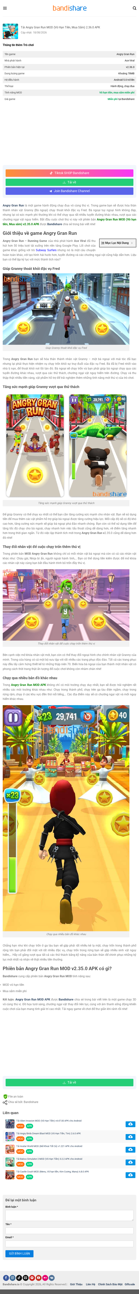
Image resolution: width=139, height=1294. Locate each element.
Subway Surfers (46, 250)
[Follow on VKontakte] (52, 1278)
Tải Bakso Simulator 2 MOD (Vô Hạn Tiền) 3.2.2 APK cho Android (49, 1159)
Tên (8, 1224)
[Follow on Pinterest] (32, 1278)
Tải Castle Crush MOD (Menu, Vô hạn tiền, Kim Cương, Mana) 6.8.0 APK (52, 1171)
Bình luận (11, 1206)
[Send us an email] (26, 1278)
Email (9, 1237)
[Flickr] (45, 1278)
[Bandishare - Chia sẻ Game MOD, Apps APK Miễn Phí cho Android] (69, 8)
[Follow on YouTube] (39, 1278)
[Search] (134, 8)
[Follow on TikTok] (19, 1278)
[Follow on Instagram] (13, 1278)
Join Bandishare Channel (72, 191)
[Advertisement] (69, 134)
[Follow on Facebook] (6, 1278)
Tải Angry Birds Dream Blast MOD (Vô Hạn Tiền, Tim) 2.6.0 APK (48, 1133)
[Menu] (5, 8)
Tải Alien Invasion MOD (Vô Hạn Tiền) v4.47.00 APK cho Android (48, 1120)
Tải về (72, 182)
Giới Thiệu (76, 1284)
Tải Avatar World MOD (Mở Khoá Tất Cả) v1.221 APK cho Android (49, 1146)
